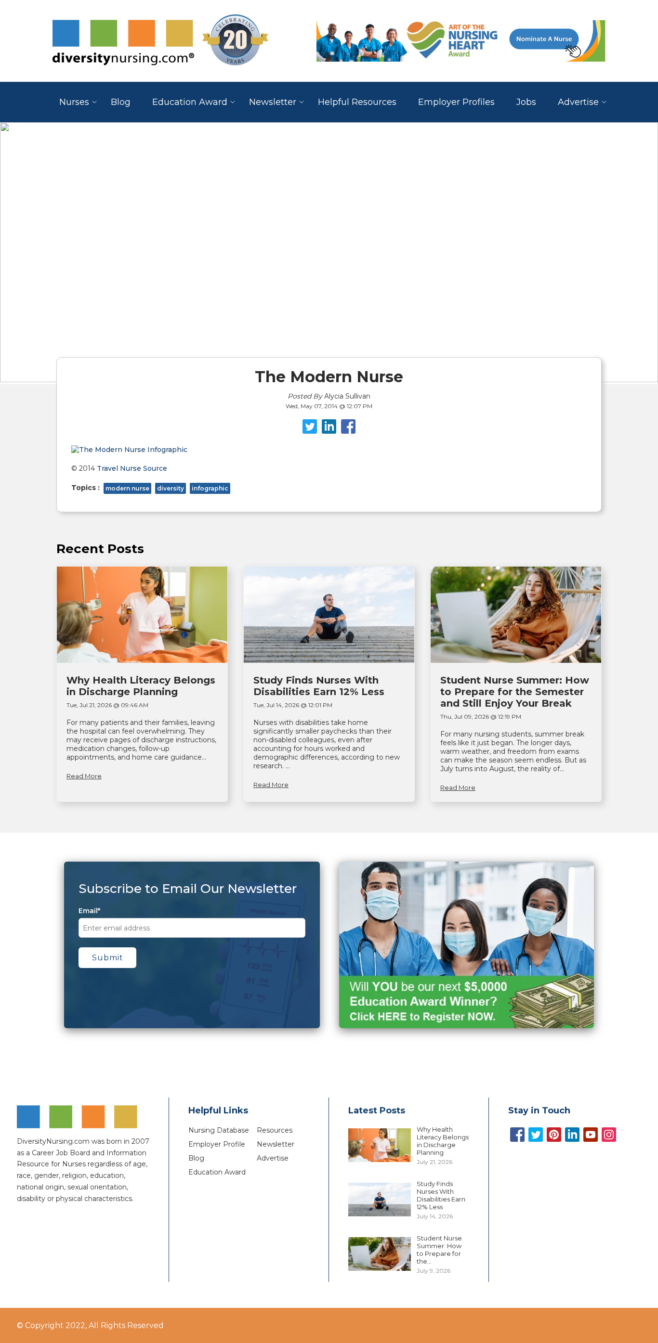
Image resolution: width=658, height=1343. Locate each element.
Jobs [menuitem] (526, 102)
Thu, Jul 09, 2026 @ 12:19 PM (480, 716)
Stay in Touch (539, 1110)
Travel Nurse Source (132, 468)
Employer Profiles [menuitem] (456, 102)
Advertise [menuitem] (578, 102)
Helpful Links (218, 1110)
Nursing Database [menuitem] (218, 1130)
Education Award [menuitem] (189, 102)
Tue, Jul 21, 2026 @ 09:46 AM (107, 705)
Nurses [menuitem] (74, 102)
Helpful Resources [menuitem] (357, 102)
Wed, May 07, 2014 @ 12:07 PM (329, 406)
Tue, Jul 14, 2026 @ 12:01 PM (292, 705)
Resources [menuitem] (274, 1130)
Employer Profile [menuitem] (216, 1144)
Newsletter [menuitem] (272, 102)
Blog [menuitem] (121, 102)
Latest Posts (376, 1110)
